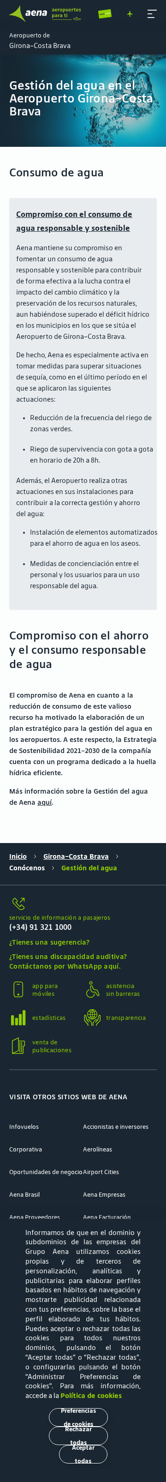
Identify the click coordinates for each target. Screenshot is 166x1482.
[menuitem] (83, 100)
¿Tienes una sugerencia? (49, 942)
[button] (152, 14)
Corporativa (25, 1149)
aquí (44, 802)
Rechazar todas (78, 1436)
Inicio (18, 856)
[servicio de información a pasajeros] (83, 904)
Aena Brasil (24, 1195)
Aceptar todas (83, 1454)
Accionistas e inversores (115, 1127)
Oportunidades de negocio (46, 1172)
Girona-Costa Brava (76, 856)
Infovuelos (24, 1127)
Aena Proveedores (34, 1217)
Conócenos (27, 868)
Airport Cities (101, 1172)
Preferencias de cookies (78, 1417)
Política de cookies (91, 1395)
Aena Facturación (107, 1217)
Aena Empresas (104, 1195)
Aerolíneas (97, 1149)
